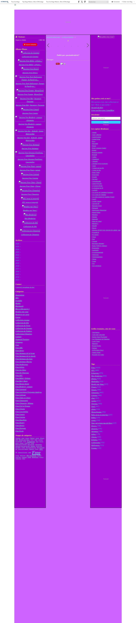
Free (17, 345)
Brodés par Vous (24, 440)
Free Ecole (19, 431)
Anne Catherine (96, 135)
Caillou (94, 157)
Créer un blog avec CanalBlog (102, 110)
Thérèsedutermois (97, 257)
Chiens (36, 449)
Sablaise (94, 348)
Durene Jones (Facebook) (99, 337)
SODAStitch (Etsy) (98, 350)
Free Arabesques (21, 364)
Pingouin (22, 443)
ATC (17, 298)
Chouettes (38, 444)
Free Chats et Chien (22, 398)
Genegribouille (96, 181)
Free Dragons (20, 428)
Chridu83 (95, 161)
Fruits (24, 441)
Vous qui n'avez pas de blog (22, 446)
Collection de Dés (22, 323)
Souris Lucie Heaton (23, 449)
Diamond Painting (22, 339)
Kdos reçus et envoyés (21, 444)
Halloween (23, 455)
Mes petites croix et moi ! (53, 37)
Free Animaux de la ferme (25, 353)
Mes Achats (18, 447)
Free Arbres (19, 367)
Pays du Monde (18, 441)
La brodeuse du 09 (97, 188)
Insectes (37, 438)
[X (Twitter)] (82, 2)
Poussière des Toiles (98, 354)
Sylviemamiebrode (97, 252)
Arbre (23, 458)
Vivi (93, 263)
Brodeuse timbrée (97, 152)
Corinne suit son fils (98, 168)
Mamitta (94, 217)
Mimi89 (94, 226)
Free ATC (19, 375)
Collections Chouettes (23, 334)
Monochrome (31, 444)
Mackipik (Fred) (97, 206)
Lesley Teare (18, 457)
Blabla (17, 303)
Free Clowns (20, 409)
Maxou (94, 228)
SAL (16, 452)
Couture (18, 337)
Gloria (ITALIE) (97, 183)
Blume (94, 146)
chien (23, 438)
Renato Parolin (96, 346)
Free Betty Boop (21, 381)
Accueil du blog (97, 108)
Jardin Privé (27, 443)
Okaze (94, 237)
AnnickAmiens (96, 137)
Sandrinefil (95, 250)
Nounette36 (95, 232)
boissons (41, 441)
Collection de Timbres (23, 331)
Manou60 (95, 219)
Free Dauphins (21, 420)
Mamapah (95, 208)
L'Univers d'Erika (97, 186)
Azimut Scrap (96, 139)
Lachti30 (94, 190)
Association (19, 295)
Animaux (40, 439)
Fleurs (42, 438)
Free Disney (20, 423)
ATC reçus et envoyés (67, 37)
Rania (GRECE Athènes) (99, 246)
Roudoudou (95, 248)
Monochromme (41, 447)
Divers (17, 443)
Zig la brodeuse (96, 266)
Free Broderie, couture (23, 387)
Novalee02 (95, 234)
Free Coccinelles (21, 412)
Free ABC (19, 348)
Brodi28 (94, 155)
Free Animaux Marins (23, 362)
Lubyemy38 (95, 203)
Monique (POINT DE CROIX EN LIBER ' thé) (106, 230)
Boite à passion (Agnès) (99, 148)
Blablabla (35, 457)
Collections (18, 458)
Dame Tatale (96, 172)
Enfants (27, 438)
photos (33, 446)
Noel (37, 441)
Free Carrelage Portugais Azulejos (28, 392)
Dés (16, 449)
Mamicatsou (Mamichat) (99, 210)
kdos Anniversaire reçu (31, 447)
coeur (29, 452)
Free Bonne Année (22, 384)
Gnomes (17, 455)
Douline (94, 177)
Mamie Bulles (96, 212)
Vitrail (32, 439)
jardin (29, 457)
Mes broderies (31, 456)
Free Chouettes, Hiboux (24, 403)
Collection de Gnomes (23, 328)
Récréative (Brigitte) (98, 243)
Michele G (95, 223)
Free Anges (19, 350)
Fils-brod (94, 179)
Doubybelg (95, 175)
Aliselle (94, 132)
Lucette (32, 443)
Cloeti (94, 166)
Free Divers (19, 425)
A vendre (18, 301)
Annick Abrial (96, 352)
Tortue (94, 261)
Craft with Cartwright (98, 335)
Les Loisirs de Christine (99, 195)
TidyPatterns (95, 332)
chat (16, 440)
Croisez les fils (96, 170)
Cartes (17, 317)
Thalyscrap (95, 254)
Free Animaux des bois (23, 359)
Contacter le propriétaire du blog (24, 287)
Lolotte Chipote (96, 201)
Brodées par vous (21, 312)
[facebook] (79, 2)
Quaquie (94, 241)
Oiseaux (24, 457)
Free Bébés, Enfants (22, 378)
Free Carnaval (20, 389)
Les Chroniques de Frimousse (101, 339)
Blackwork (19, 306)
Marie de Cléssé (96, 221)
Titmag (94, 259)
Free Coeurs (20, 414)
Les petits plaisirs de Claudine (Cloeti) (103, 197)
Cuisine (17, 438)
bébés (36, 440)
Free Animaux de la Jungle (25, 356)
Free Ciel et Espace (22, 406)
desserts (41, 457)
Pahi (93, 239)
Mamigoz (95, 215)
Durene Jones (39, 446)
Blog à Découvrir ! (22, 309)
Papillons (39, 455)
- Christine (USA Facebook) (99, 163)
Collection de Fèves (22, 326)
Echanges (19, 342)
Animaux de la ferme (22, 452)
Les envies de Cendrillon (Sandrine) (102, 192)
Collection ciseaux (22, 320)
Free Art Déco (20, 370)
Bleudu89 (95, 143)
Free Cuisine (20, 417)
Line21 (94, 199)
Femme (23, 447)
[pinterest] (85, 2)
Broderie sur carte (22, 314)
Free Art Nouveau (22, 373)
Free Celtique (20, 395)
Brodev (94, 150)
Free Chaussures (21, 400)
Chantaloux (95, 159)
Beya (93, 141)
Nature (32, 438)
